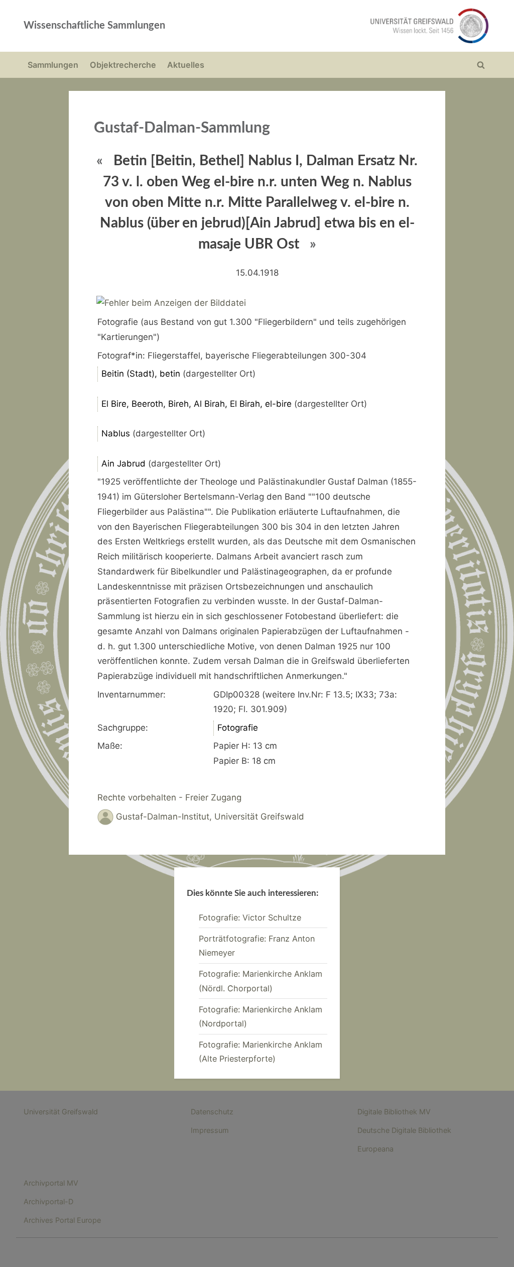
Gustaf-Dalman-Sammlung (182, 128)
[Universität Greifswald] (350, 26)
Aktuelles (185, 65)
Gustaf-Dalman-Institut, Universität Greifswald (210, 817)
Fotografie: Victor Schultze (250, 917)
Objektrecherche (123, 65)
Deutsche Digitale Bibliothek (404, 1130)
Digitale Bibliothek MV (394, 1111)
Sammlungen (53, 65)
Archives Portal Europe (62, 1220)
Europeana (375, 1148)
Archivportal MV (51, 1183)
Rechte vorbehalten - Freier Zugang (169, 797)
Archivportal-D (48, 1201)
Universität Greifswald (61, 1111)
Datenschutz (212, 1111)
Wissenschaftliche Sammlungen (94, 26)
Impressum (210, 1130)
